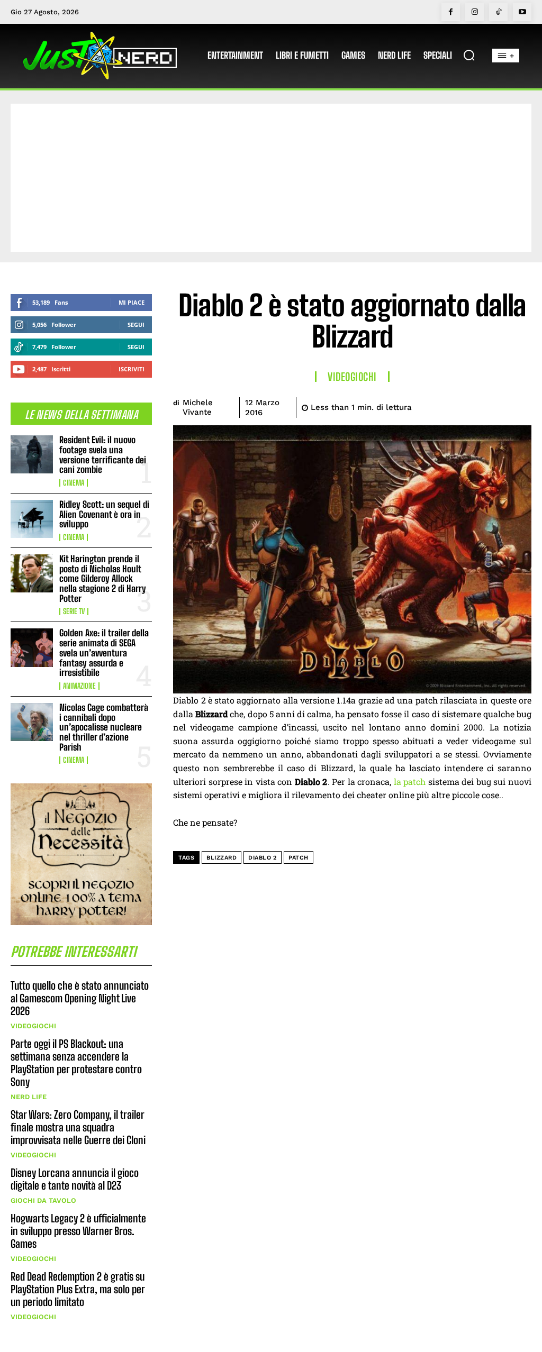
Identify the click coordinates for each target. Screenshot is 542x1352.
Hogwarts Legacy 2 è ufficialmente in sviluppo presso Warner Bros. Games (78, 1231)
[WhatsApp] (495, 405)
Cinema (73, 483)
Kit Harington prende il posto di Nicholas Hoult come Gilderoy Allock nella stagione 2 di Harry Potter (102, 578)
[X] (446, 405)
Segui (136, 324)
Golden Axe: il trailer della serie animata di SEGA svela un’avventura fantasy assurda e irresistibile (104, 652)
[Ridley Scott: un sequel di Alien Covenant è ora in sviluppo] (32, 519)
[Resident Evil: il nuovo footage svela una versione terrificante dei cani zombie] (32, 454)
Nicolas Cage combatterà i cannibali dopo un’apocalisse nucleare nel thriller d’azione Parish (103, 727)
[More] (520, 405)
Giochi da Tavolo (43, 1200)
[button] (469, 55)
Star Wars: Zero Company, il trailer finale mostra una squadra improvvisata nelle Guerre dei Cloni (78, 1127)
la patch (410, 781)
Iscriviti (131, 369)
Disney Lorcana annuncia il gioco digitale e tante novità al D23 (75, 1179)
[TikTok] (498, 12)
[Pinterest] (471, 405)
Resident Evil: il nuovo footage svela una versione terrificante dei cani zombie (102, 454)
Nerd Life (29, 1096)
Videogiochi (33, 1025)
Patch (298, 857)
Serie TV (74, 611)
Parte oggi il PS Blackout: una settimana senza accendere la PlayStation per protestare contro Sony (76, 1062)
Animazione (79, 686)
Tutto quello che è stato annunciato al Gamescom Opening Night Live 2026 (80, 998)
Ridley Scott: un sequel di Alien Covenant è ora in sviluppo (104, 514)
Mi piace (131, 302)
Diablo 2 (262, 857)
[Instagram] (474, 12)
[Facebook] (450, 12)
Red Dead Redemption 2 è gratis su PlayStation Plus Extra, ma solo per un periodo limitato (78, 1289)
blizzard (221, 857)
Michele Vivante (198, 407)
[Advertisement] (271, 178)
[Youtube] (522, 12)
